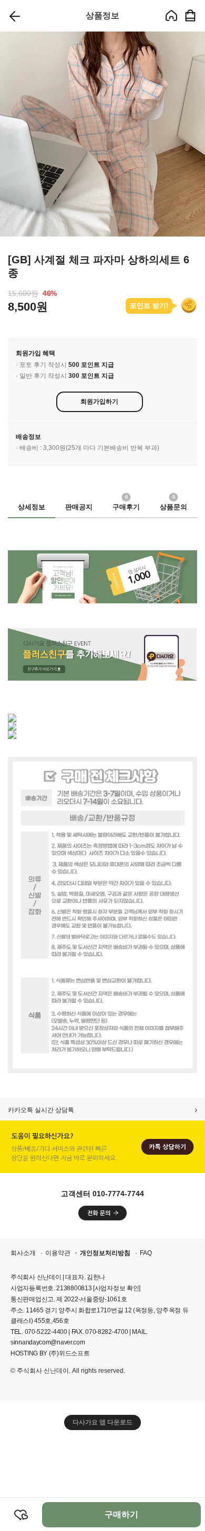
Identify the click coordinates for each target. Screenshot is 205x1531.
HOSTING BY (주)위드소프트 (50, 1353)
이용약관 (57, 1253)
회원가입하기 (99, 401)
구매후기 (126, 504)
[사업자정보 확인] (116, 1288)
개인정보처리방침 (105, 1253)
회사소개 (23, 1253)
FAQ (146, 1253)
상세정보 (31, 507)
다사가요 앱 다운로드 (102, 1422)
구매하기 (121, 1514)
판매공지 (79, 507)
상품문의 (173, 504)
